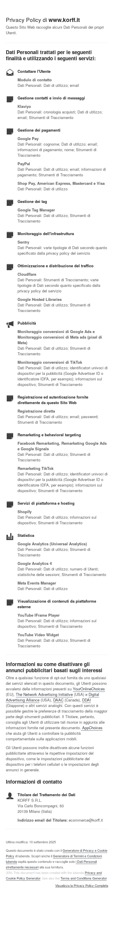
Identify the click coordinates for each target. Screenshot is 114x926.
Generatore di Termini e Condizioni (77, 855)
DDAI (86, 700)
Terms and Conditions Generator (84, 878)
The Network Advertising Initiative (44, 694)
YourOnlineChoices (89, 689)
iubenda (11, 861)
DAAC (58, 700)
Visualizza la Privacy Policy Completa (81, 885)
